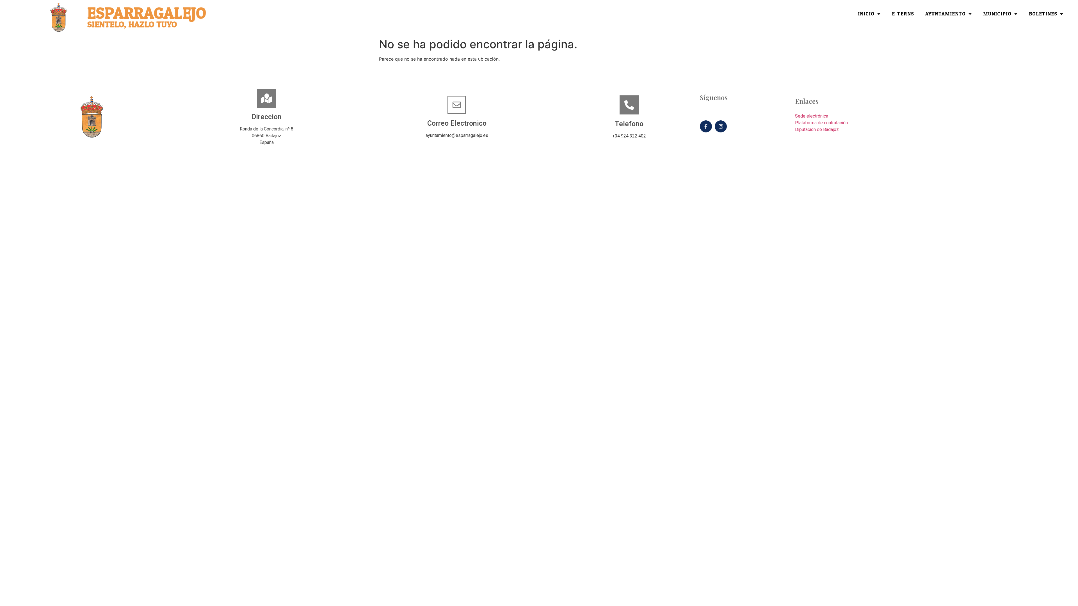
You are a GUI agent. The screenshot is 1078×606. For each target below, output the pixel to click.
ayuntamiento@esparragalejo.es (457, 135)
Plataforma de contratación (821, 122)
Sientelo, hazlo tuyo (132, 24)
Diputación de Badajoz (817, 129)
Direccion (267, 117)
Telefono (629, 124)
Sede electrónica (811, 116)
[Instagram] (721, 126)
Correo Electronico (457, 123)
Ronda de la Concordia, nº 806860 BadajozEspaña (266, 135)
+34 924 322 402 (629, 136)
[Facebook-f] (706, 126)
